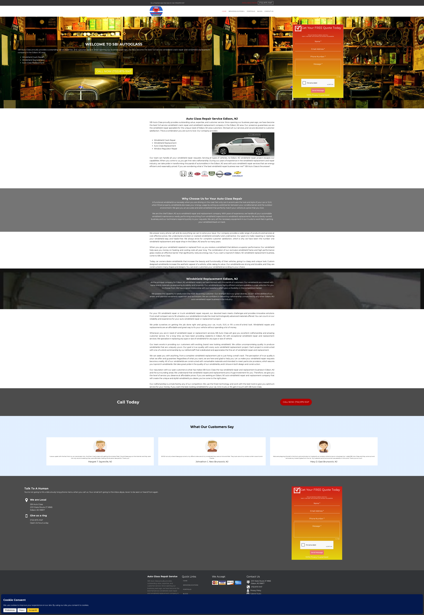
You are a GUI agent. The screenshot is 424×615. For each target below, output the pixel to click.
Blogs (259, 11)
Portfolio (251, 11)
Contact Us (268, 11)
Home (224, 11)
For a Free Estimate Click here (160, 3)
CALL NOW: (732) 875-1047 (113, 71)
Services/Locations (236, 11)
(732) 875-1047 (179, 3)
